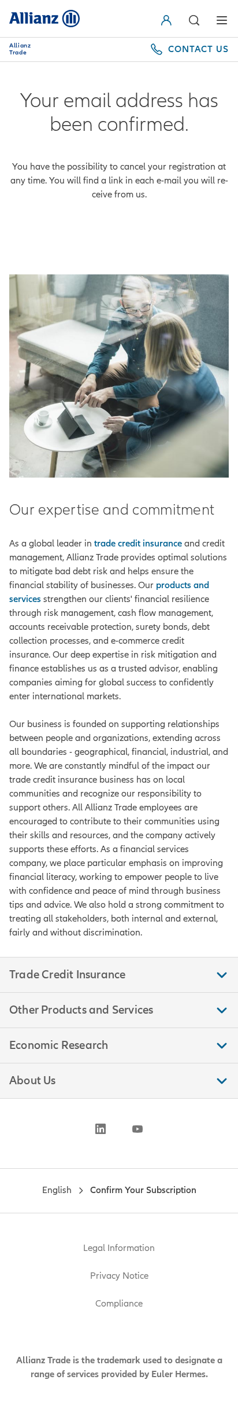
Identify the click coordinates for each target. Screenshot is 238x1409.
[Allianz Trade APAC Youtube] (137, 1129)
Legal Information (119, 1248)
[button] (194, 20)
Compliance (119, 1303)
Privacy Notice (119, 1276)
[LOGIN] (168, 20)
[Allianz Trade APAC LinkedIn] (100, 1129)
